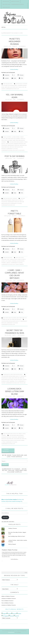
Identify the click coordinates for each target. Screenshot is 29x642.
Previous (25, 572)
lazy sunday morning (11, 261)
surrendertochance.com (12, 88)
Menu (3, 27)
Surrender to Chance (12, 148)
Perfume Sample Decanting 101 (15, 501)
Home (14, 140)
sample (25, 379)
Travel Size (22, 382)
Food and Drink (8, 140)
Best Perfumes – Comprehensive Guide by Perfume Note (13, 6)
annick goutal (15, 200)
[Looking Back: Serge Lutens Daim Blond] (14, 403)
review (16, 379)
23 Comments (20, 99)
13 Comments (22, 46)
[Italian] (19, 613)
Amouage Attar (20, 257)
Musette (14, 46)
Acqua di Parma (7, 137)
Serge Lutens (22, 433)
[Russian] (11, 615)
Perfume (11, 147)
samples (3, 381)
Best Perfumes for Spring (10, 317)
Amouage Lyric (5, 259)
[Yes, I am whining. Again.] (14, 107)
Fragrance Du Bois (8, 374)
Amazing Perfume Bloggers (16, 142)
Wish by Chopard (12, 544)
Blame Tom (9, 319)
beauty (21, 200)
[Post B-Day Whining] (14, 167)
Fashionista (11, 632)
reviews (3, 148)
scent (7, 381)
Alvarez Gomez (16, 137)
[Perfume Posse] (14, 17)
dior (24, 143)
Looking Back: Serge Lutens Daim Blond (14, 391)
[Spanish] (16, 615)
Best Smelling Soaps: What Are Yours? (16, 536)
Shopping (12, 381)
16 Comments (20, 396)
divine (19, 259)
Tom (14, 99)
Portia (14, 335)
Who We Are (6, 1)
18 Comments (20, 280)
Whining (3, 142)
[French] (9, 613)
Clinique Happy (13, 259)
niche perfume (5, 147)
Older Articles (6, 450)
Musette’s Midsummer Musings (14, 41)
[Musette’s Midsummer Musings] (14, 53)
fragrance (4, 145)
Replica (9, 262)
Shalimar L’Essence (12, 528)
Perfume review (18, 147)
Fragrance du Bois (6, 377)
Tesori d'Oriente (19, 264)
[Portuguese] (5, 615)
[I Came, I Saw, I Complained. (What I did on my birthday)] (14, 287)
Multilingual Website (14, 609)
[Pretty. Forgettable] (14, 225)
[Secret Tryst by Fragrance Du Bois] (14, 342)
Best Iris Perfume (7, 433)
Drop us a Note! (15, 1)
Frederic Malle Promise (9, 550)
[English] (4, 613)
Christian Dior (9, 143)
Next (26, 572)
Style (16, 381)
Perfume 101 (20, 499)
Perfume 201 (4, 501)
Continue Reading (14, 69)
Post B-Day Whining (14, 156)
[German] (14, 613)
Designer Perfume (18, 143)
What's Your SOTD (19, 150)
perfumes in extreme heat (11, 87)
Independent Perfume (13, 145)
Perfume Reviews (7, 83)
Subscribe (5, 517)
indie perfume (23, 145)
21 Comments (22, 215)
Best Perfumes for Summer (13, 138)
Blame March (19, 83)
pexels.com (21, 87)
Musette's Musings (9, 85)
